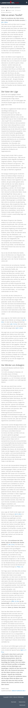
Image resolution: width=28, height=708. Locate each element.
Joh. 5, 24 (18, 328)
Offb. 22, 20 (14, 601)
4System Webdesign (18, 697)
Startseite (13, 702)
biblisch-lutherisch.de (18, 690)
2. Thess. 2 (19, 567)
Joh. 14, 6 (13, 324)
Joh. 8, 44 (17, 514)
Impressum (22, 705)
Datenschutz (22, 702)
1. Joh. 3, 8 (10, 544)
